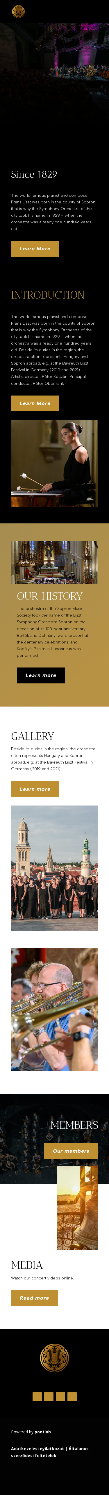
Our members (71, 1151)
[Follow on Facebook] (37, 1396)
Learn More (35, 248)
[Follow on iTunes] (72, 1396)
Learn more (41, 675)
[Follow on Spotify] (48, 1396)
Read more (34, 1298)
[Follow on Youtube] (60, 1396)
